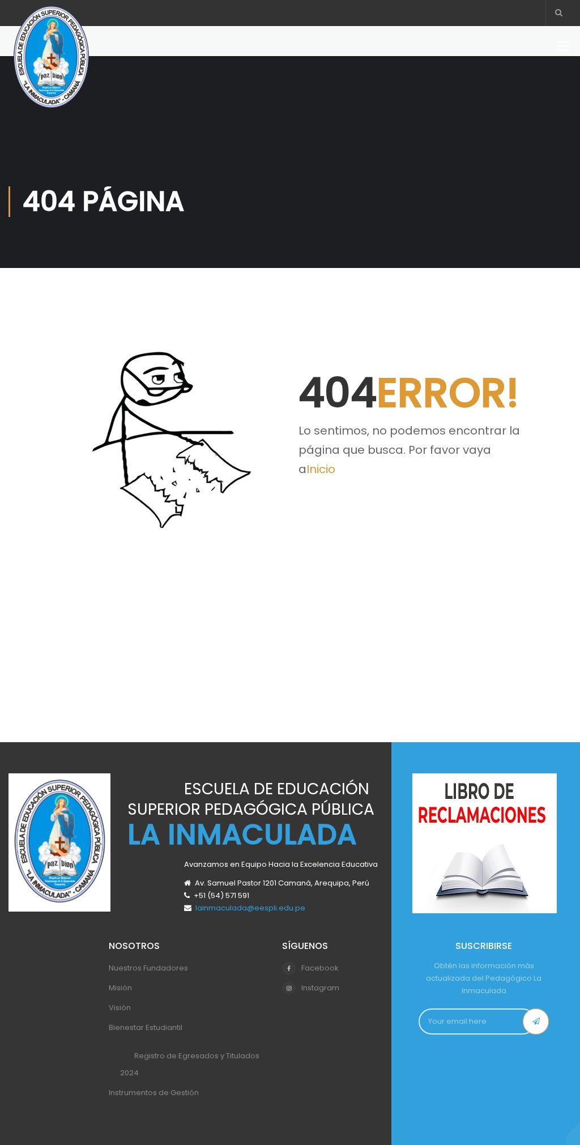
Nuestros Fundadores (148, 968)
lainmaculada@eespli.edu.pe (250, 908)
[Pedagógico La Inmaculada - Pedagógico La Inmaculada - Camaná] (50, 64)
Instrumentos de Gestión (154, 1092)
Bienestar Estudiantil (145, 1027)
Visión (120, 1007)
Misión (120, 987)
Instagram (320, 987)
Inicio (320, 469)
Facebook (320, 968)
